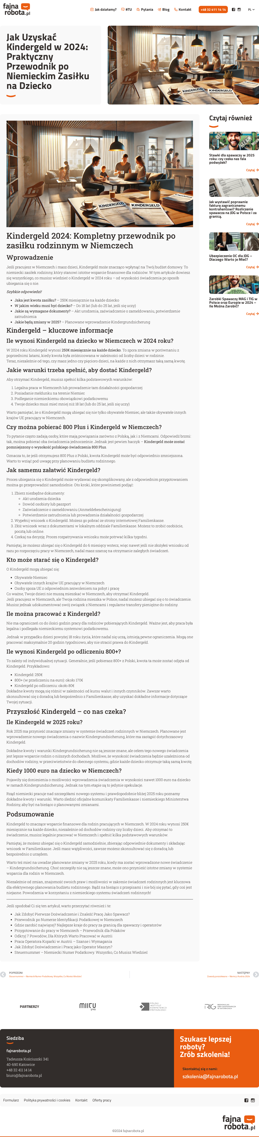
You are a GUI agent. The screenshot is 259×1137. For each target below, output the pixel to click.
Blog (166, 9)
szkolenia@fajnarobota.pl (210, 1076)
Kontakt (185, 9)
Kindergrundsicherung (105, 736)
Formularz (11, 1100)
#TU (129, 9)
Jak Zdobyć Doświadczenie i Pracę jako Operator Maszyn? (63, 946)
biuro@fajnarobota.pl (24, 1075)
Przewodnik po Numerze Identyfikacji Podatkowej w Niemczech (69, 919)
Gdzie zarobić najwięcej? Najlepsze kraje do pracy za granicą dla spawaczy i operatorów (88, 925)
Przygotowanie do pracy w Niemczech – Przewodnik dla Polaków (70, 930)
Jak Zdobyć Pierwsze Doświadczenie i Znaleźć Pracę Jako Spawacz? (72, 914)
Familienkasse (150, 520)
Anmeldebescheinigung (100, 509)
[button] (213, 9)
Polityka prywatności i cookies (47, 1100)
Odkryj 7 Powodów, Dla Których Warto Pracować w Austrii (64, 935)
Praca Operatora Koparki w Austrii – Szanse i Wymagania (63, 941)
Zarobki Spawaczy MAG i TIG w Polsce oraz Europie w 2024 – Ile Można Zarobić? (233, 302)
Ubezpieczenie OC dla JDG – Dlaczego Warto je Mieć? (230, 257)
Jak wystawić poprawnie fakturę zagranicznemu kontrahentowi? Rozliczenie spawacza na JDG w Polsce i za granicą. (233, 209)
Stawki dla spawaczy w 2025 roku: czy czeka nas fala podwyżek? (232, 158)
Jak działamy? (106, 9)
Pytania (147, 9)
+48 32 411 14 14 (19, 1069)
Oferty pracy (101, 1100)
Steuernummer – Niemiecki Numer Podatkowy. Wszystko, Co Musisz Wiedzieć (81, 952)
